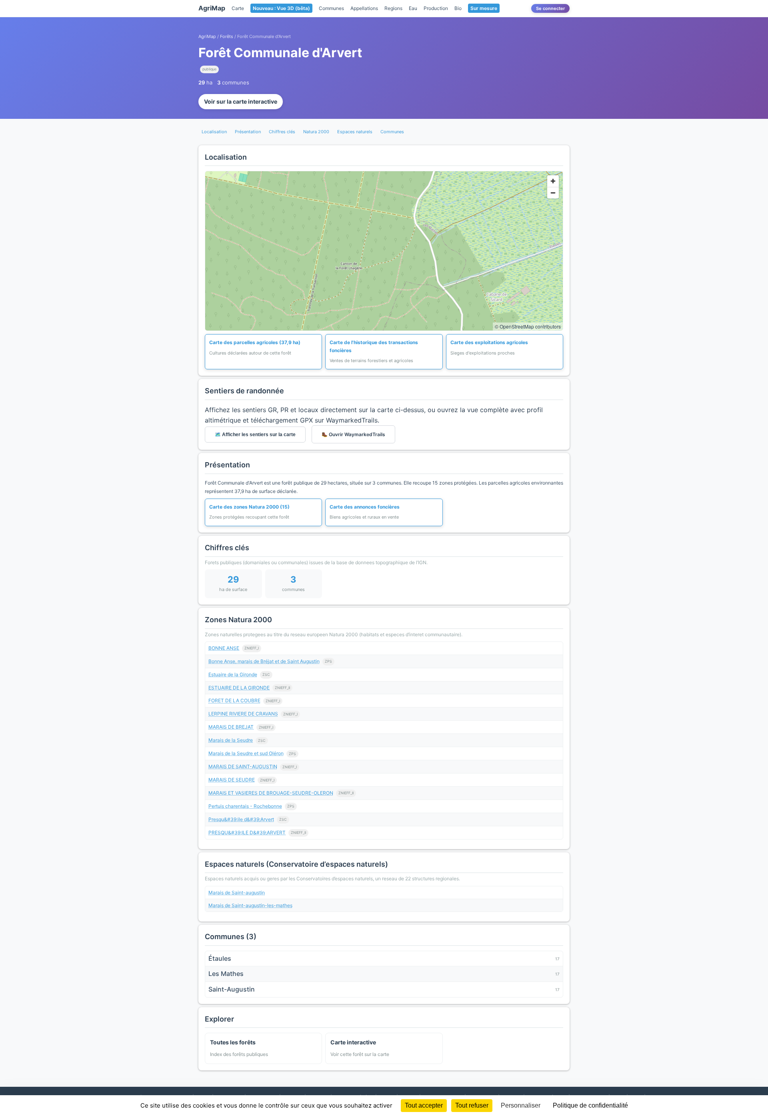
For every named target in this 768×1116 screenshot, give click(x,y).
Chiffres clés (282, 131)
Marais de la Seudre (230, 740)
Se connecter (550, 8)
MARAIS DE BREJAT (231, 727)
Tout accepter (424, 1105)
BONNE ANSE (223, 648)
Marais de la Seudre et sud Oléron (246, 753)
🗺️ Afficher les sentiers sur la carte (255, 434)
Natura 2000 (316, 131)
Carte (238, 8)
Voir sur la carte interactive (240, 101)
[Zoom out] (553, 192)
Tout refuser (471, 1105)
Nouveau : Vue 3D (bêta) (281, 8)
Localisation (214, 131)
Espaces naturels (354, 131)
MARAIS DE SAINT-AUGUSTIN (242, 766)
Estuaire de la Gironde (232, 674)
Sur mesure (483, 8)
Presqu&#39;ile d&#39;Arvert (241, 819)
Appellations (364, 8)
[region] (384, 251)
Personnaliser (520, 1105)
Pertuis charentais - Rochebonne (245, 806)
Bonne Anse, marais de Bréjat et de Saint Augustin (264, 661)
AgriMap (211, 8)
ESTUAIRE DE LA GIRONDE (239, 688)
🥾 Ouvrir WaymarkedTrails (353, 434)
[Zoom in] (553, 181)
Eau (413, 8)
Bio (458, 8)
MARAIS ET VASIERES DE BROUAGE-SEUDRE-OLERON (270, 793)
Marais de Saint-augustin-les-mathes (250, 905)
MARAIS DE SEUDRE (231, 780)
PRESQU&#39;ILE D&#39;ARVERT (247, 832)
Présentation (248, 131)
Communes (331, 8)
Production (436, 8)
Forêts (226, 36)
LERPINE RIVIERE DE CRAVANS (243, 714)
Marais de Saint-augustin (236, 893)
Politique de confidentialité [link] (590, 1105)
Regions (393, 8)
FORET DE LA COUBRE (234, 700)
